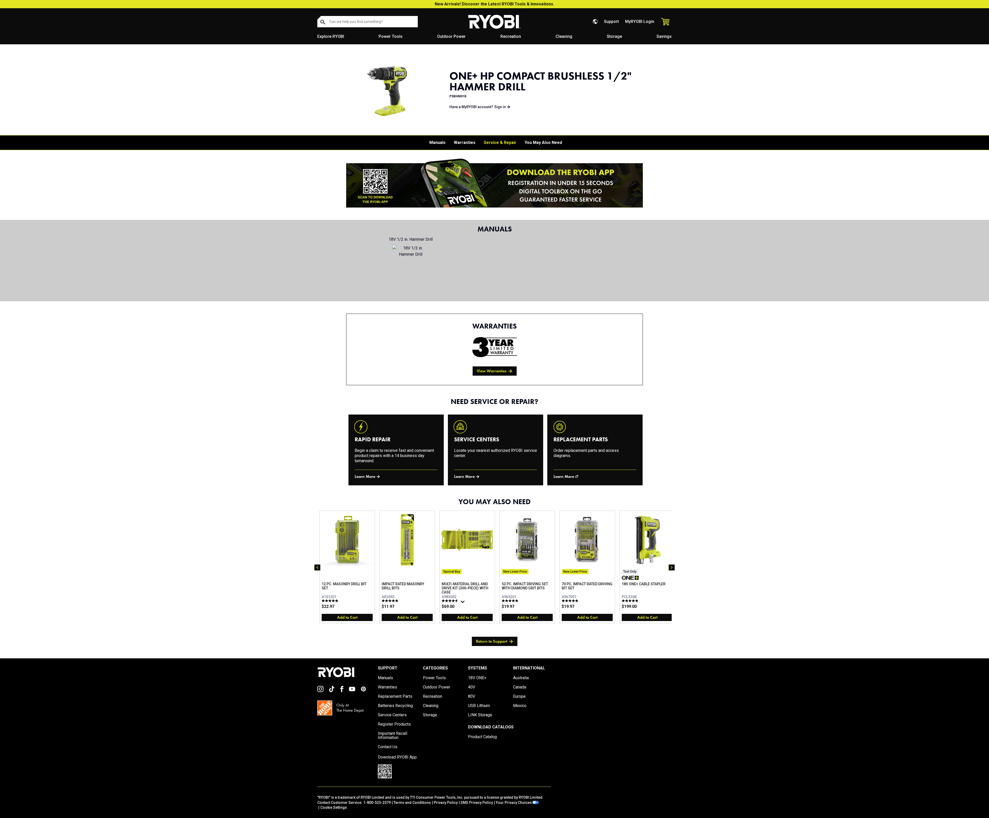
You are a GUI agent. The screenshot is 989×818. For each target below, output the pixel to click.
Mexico (519, 706)
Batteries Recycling (395, 706)
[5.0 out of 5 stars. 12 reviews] (631, 600)
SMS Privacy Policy (477, 802)
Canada (519, 687)
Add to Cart (347, 617)
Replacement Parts (395, 696)
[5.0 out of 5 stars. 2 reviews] (330, 600)
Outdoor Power (451, 36)
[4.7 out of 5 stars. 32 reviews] (450, 600)
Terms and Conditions (412, 802)
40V (471, 687)
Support (611, 21)
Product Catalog (482, 737)
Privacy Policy (446, 802)
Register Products (394, 724)
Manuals (437, 142)
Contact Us (387, 747)
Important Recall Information (392, 735)
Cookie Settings (333, 807)
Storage (614, 36)
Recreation (510, 36)
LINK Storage (480, 715)
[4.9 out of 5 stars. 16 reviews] (570, 600)
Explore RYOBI (330, 36)
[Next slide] (672, 567)
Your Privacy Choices (514, 802)
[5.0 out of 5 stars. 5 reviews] (390, 600)
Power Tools (391, 36)
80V (471, 696)
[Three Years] (494, 347)
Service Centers (392, 715)
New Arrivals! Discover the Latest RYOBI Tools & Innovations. (494, 4)
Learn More (365, 476)
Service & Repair (500, 142)
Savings (664, 36)
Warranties (464, 142)
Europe (519, 696)
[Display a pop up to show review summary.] (463, 603)
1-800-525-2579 (377, 802)
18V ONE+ (477, 678)
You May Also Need (543, 142)
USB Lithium (479, 706)
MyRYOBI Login (639, 21)
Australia (521, 678)
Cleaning (564, 36)
